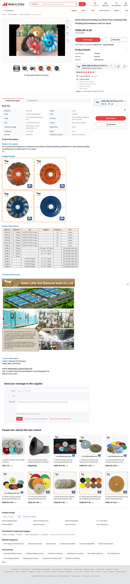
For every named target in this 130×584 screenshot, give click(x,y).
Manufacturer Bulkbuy (73, 558)
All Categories (9, 10)
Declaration (86, 576)
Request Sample (108, 44)
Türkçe (104, 571)
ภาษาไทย (98, 571)
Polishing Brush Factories (75, 553)
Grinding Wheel (36, 14)
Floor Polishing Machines (95, 553)
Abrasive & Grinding (25, 14)
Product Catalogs (30, 517)
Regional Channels (89, 569)
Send (19, 419)
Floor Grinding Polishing (11, 558)
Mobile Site (109, 569)
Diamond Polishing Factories (13, 553)
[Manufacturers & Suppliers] (13, 4)
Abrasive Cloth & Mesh (35, 544)
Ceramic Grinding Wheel (86, 544)
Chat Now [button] (116, 40)
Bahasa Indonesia (121, 571)
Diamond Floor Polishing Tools (52, 558)
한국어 (81, 571)
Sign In (78, 91)
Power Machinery (102, 524)
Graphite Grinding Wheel (67, 544)
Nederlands (69, 571)
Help (92, 10)
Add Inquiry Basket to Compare (37, 75)
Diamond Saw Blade (71, 521)
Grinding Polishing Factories (35, 553)
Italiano (55, 571)
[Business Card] (125, 110)
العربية (75, 571)
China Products (25, 569)
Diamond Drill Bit (7, 524)
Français (38, 571)
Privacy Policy (95, 576)
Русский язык (47, 571)
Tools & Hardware (12, 14)
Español (24, 571)
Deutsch (61, 571)
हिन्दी (92, 571)
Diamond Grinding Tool (41, 521)
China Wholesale (56, 569)
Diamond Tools (51, 544)
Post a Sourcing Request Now (60, 419)
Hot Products (15, 569)
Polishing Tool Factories (55, 553)
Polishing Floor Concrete (30, 558)
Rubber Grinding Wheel (106, 544)
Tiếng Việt (111, 571)
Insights (116, 569)
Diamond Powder (39, 524)
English (18, 571)
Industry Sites (78, 569)
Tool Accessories (70, 524)
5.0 (102, 104)
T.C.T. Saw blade (101, 521)
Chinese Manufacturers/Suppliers (41, 569)
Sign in (126, 5)
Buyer (83, 10)
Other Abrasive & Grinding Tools (14, 544)
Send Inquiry (88, 40)
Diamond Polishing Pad (9, 521)
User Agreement (76, 576)
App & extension (104, 10)
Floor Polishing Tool (113, 553)
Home (3, 14)
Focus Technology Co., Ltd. (51, 576)
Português (31, 571)
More (4, 562)
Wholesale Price (67, 569)
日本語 (87, 571)
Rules (126, 10)
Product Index (100, 569)
